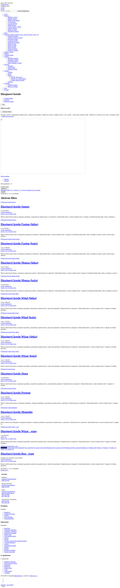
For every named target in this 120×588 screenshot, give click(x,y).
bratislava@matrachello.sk (9, 479)
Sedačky (6, 515)
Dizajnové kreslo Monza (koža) (19, 280)
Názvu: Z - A (18, 190)
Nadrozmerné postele (14, 42)
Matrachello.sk (18, 576)
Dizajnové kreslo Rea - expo (17, 453)
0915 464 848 (5, 494)
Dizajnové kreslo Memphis (17, 412)
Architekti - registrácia (10, 531)
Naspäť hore (5, 470)
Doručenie (7, 528)
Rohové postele (12, 45)
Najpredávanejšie (9, 518)
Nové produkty (8, 517)
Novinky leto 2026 (9, 552)
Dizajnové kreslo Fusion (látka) (19, 224)
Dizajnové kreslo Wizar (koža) (19, 355)
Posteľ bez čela (12, 47)
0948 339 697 (5, 480)
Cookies (6, 544)
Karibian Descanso (9, 514)
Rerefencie (7, 566)
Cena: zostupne (36, 190)
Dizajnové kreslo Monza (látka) (19, 262)
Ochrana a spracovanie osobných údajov (15, 541)
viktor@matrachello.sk (8, 493)
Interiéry (6, 549)
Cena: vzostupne (27, 190)
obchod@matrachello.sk (8, 485)
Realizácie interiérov (10, 550)
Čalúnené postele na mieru (15, 38)
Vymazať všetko (6, 111)
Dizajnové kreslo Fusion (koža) (19, 243)
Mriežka (6, 179)
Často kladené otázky (10, 536)
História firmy (8, 568)
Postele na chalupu (13, 50)
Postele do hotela (12, 49)
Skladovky (7, 512)
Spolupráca (7, 565)
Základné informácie (10, 562)
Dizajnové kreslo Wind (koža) (18, 317)
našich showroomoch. (8, 116)
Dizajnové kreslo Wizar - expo (19, 431)
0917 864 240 (5, 496)
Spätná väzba (8, 534)
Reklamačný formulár (10, 533)
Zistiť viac (3, 437)
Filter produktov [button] (5, 176)
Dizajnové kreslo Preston (15, 392)
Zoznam (6, 181)
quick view (8, 214)
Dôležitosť (4, 188)
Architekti (7, 573)
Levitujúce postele (13, 41)
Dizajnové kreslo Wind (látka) (19, 298)
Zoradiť (3, 192)
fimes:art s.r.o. (33, 576)
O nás (5, 569)
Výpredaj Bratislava (9, 542)
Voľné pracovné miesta (10, 563)
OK (2, 104)
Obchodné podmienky (10, 530)
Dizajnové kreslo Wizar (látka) (19, 336)
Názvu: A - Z (11, 190)
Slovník (6, 539)
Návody (6, 538)
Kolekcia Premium (13, 36)
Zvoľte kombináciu (6, 212)
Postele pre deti (12, 44)
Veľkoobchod (8, 571)
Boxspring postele (13, 39)
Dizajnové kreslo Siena (14, 373)
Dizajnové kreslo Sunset (15, 206)
